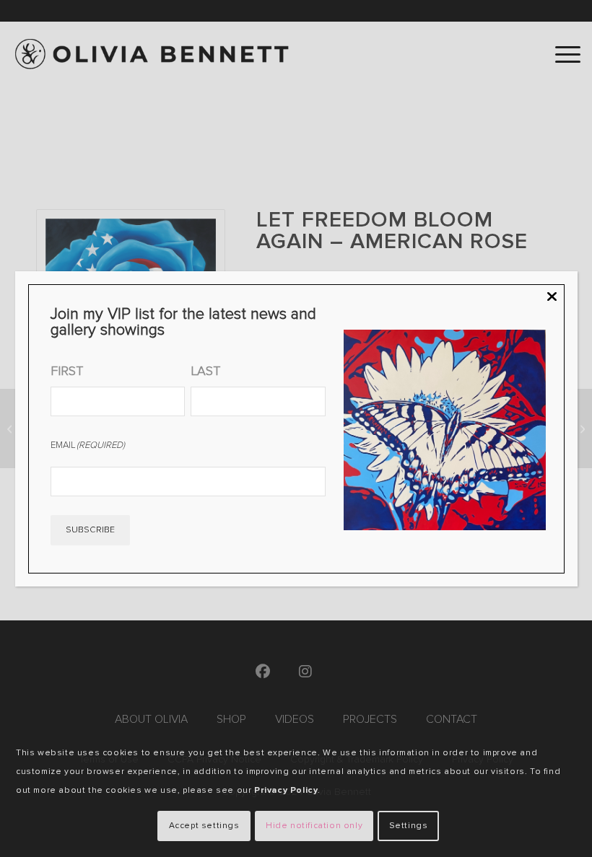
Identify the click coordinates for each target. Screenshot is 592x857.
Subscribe (90, 529)
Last (205, 371)
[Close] (552, 297)
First (67, 371)
